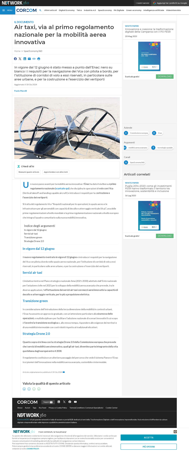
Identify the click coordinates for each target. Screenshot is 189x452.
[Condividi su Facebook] (15, 59)
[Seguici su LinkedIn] (58, 402)
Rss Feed (42, 408)
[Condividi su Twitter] (20, 59)
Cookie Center (112, 408)
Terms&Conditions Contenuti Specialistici (86, 408)
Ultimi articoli (50, 10)
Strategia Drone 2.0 (34, 241)
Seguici (46, 402)
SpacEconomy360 (33, 51)
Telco (79, 10)
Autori (27, 408)
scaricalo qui (62, 188)
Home (17, 51)
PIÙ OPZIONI (149, 446)
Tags (34, 408)
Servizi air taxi (31, 233)
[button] (7, 10)
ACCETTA (148, 437)
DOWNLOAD (165, 76)
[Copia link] (34, 59)
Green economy (133, 10)
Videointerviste (173, 10)
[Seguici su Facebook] (69, 402)
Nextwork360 (23, 419)
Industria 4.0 (90, 10)
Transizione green (33, 237)
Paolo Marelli (20, 91)
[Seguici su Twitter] (64, 402)
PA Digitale (119, 10)
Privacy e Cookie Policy (58, 408)
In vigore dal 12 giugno (35, 229)
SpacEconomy (105, 10)
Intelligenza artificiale (153, 10)
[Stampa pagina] (39, 59)
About (19, 408)
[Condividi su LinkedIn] (25, 59)
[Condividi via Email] (29, 59)
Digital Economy (67, 10)
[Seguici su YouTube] (75, 402)
